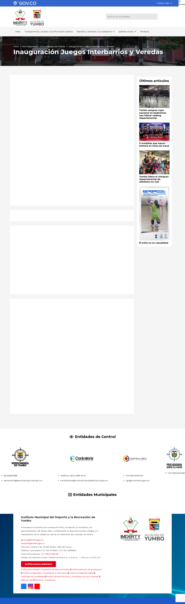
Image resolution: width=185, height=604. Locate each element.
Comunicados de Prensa (52, 156)
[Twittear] (46, 215)
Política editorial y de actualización (87, 569)
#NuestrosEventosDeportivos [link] (30, 162)
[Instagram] (30, 586)
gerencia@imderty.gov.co (32, 540)
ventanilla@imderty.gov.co (33, 543)
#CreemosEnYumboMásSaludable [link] (33, 188)
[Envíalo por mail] (32, 215)
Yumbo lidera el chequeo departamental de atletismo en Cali (154, 179)
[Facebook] (23, 586)
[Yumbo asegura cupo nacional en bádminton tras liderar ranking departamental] (42, 311)
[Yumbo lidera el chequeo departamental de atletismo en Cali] (154, 152)
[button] (164, 3)
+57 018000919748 (49, 554)
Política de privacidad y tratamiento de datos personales (45, 569)
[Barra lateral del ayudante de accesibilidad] (181, 3)
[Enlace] (24, 3)
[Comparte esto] (39, 215)
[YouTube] (37, 586)
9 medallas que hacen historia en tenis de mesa (100, 346)
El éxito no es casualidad (153, 243)
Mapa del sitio (27, 580)
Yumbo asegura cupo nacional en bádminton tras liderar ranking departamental (37, 356)
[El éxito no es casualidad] (154, 188)
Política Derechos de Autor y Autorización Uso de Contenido (73, 577)
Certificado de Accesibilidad (33, 577)
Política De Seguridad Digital (81, 573)
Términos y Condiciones (45, 580)
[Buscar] (155, 17)
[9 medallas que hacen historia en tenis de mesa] (101, 311)
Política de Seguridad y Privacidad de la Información (45, 573)
